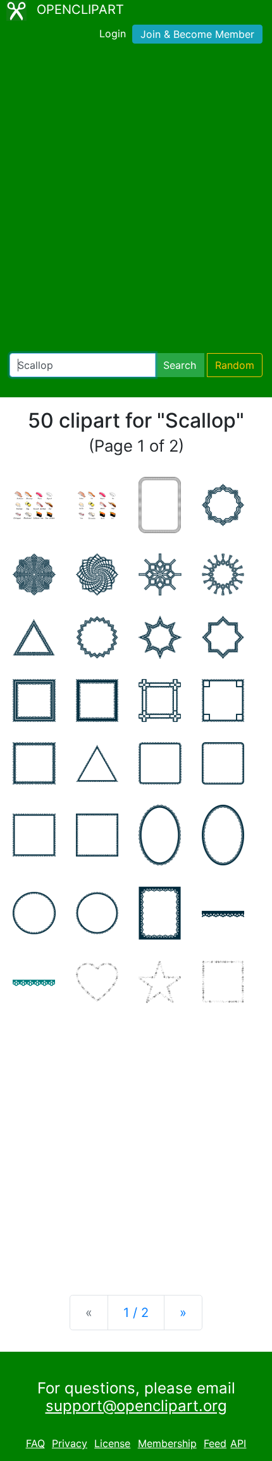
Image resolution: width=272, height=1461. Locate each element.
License (112, 1443)
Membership (167, 1443)
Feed (215, 1443)
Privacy (69, 1443)
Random (234, 365)
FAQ (35, 1443)
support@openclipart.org (136, 1406)
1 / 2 (136, 1312)
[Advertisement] (136, 201)
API (238, 1443)
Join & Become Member (197, 34)
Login (112, 33)
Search (179, 365)
